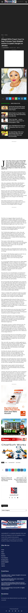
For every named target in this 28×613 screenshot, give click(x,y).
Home (2, 34)
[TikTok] (12, 611)
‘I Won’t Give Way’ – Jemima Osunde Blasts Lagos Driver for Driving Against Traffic (16, 121)
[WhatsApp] (16, 98)
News (2, 128)
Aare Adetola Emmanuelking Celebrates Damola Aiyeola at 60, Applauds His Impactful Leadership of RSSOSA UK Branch (13, 584)
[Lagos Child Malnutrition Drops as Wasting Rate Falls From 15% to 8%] (4, 127)
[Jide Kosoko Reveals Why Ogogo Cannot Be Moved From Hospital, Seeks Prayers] (4, 108)
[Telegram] (25, 98)
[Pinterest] (13, 98)
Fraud (6, 462)
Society (6, 34)
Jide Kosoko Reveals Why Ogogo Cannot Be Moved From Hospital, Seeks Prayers (16, 108)
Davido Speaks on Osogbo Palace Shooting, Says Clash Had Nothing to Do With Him (16, 114)
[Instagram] (13, 498)
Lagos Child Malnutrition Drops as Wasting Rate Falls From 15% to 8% (16, 127)
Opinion (3, 135)
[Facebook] (7, 98)
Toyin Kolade (18, 462)
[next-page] (26, 103)
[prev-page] (24, 103)
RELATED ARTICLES (5, 103)
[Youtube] (18, 498)
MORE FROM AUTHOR (15, 103)
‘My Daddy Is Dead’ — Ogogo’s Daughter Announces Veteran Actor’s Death (13, 575)
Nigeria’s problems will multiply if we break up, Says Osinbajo (6, 479)
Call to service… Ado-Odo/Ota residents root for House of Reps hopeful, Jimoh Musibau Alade (20, 480)
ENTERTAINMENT (4, 109)
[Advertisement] (14, 18)
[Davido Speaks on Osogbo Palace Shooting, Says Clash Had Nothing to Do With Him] (4, 115)
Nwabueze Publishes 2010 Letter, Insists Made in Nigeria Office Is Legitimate (12, 579)
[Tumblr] (22, 98)
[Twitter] (10, 98)
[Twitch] (15, 611)
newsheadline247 (5, 47)
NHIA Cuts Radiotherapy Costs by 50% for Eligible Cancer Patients (13, 588)
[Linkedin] (19, 98)
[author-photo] (14, 493)
